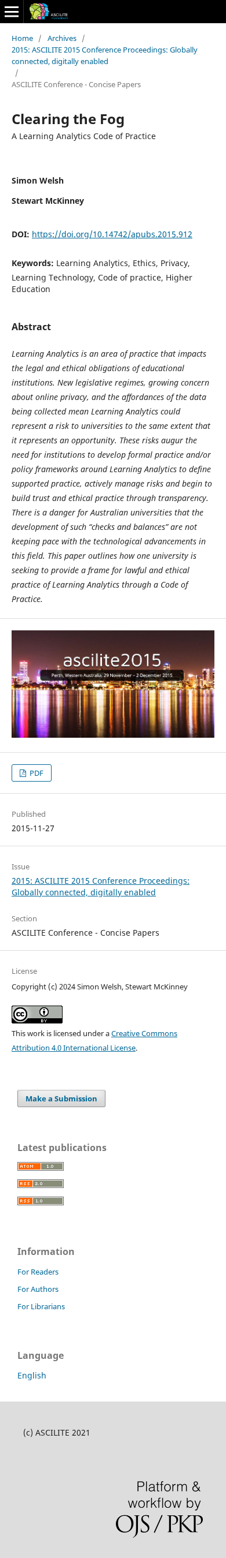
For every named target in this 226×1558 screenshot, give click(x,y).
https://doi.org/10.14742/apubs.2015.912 (112, 234)
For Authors (38, 1289)
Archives (62, 38)
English (31, 1375)
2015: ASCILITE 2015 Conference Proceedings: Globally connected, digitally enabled (105, 55)
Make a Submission (61, 1098)
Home (22, 38)
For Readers (38, 1271)
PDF (35, 773)
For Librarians (41, 1306)
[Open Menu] (11, 11)
